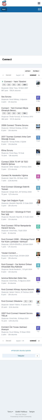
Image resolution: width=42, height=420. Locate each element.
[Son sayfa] (39, 75)
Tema (9, 412)
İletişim (32, 412)
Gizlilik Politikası (21, 412)
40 (24, 85)
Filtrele (36, 71)
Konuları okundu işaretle (22, 350)
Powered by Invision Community (21, 416)
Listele (27, 71)
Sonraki (33, 75)
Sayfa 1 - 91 (20, 75)
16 (24, 113)
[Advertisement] (21, 34)
